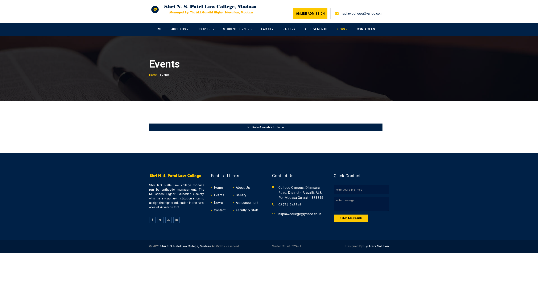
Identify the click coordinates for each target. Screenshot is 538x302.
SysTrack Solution (376, 246)
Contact (220, 210)
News (341, 29)
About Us (179, 29)
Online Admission (310, 13)
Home (157, 29)
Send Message (351, 218)
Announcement (247, 203)
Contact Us (366, 29)
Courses (205, 29)
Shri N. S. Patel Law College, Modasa (185, 246)
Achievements (316, 29)
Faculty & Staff (247, 210)
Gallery (288, 29)
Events (219, 195)
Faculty (267, 29)
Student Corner (236, 29)
